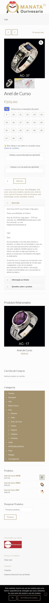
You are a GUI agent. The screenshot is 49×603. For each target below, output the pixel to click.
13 (34, 115)
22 (14, 130)
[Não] (45, 594)
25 (34, 130)
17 (21, 123)
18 (28, 123)
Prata (10, 451)
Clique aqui (8, 560)
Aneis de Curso (18, 190)
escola (16, 197)
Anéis (13, 417)
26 (41, 130)
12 (28, 115)
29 (21, 138)
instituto (31, 197)
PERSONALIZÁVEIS (16, 446)
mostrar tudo (39, 32)
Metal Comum (13, 406)
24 (28, 130)
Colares (13, 426)
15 (7, 123)
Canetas (11, 393)
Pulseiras (14, 438)
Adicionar (19, 181)
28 (14, 138)
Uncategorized (13, 459)
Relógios (11, 455)
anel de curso (29, 192)
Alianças (14, 413)
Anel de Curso (24, 350)
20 (41, 123)
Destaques (12, 397)
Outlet (10, 442)
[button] (41, 42)
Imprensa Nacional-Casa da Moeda (17, 575)
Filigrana (14, 430)
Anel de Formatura (30, 194)
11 (20, 115)
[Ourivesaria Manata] (24, 7)
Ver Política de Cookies (29, 598)
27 (7, 138)
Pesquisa (10, 517)
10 (14, 115)
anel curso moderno (16, 192)
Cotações (7, 570)
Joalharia (14, 434)
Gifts (10, 402)
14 (41, 115)
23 (21, 130)
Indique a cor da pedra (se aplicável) (24, 167)
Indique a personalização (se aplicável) (24, 155)
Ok (13, 598)
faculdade (23, 197)
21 (7, 130)
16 (14, 123)
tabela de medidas (11, 148)
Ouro (27, 190)
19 (34, 123)
